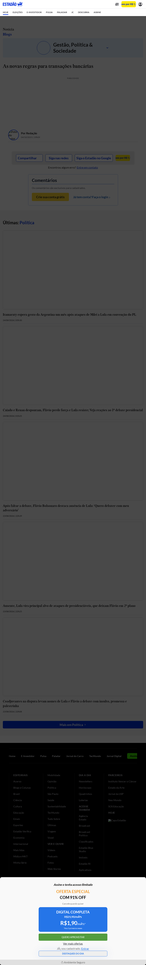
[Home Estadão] (12, 4)
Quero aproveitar (73, 937)
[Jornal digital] (117, 4)
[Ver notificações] (140, 4)
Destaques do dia (73, 953)
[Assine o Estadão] (128, 4)
